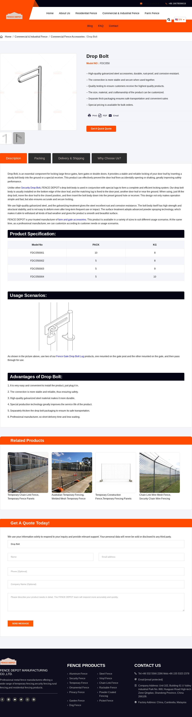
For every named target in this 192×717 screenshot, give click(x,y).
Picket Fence (106, 700)
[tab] (13, 158)
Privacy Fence (77, 692)
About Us (64, 13)
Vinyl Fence (105, 678)
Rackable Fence (108, 687)
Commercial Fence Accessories (68, 36)
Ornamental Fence (79, 687)
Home (50, 13)
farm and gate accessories (72, 219)
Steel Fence (105, 673)
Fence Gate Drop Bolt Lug (70, 356)
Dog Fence (75, 705)
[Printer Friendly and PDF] (103, 117)
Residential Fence (86, 13)
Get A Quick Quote (101, 128)
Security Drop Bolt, (31, 187)
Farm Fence (152, 13)
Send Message (20, 623)
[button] (168, 19)
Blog (90, 25)
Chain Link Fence (108, 683)
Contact (113, 25)
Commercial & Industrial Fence (120, 13)
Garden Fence (77, 700)
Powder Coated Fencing (107, 694)
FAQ (101, 25)
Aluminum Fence (78, 673)
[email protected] (151, 3)
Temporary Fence (78, 683)
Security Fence (77, 678)
